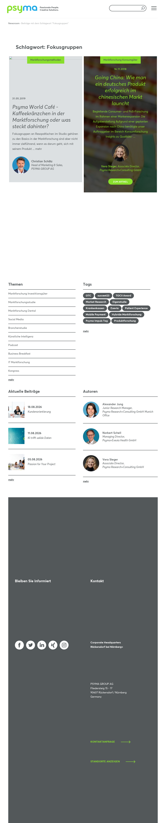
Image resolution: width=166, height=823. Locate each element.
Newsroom (13, 23)
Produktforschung (125, 321)
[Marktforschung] (33, 12)
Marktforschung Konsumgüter (120, 60)
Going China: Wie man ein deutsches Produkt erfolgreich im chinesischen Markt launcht (120, 90)
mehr (38, 149)
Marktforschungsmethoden (45, 60)
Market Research (96, 302)
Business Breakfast (19, 353)
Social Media (16, 319)
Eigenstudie (120, 302)
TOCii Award (123, 295)
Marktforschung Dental (22, 311)
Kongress (13, 371)
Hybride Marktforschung (127, 314)
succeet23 (103, 295)
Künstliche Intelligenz (20, 336)
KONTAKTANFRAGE (102, 741)
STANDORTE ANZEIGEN (105, 761)
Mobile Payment (96, 314)
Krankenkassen (95, 308)
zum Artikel (120, 182)
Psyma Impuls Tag (97, 321)
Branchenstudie (17, 328)
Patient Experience (136, 308)
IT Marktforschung (19, 362)
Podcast (13, 345)
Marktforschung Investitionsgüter (27, 293)
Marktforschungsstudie (22, 302)
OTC (88, 295)
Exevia (115, 308)
